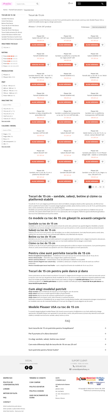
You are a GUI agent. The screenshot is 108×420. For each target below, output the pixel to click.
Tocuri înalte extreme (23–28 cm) (12, 32)
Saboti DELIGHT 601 (67, 133)
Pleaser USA (7, 77)
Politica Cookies (36, 391)
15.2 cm (5, 47)
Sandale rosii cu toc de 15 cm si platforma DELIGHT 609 (40, 173)
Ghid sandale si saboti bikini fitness (14, 409)
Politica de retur (36, 387)
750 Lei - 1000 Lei (8, 93)
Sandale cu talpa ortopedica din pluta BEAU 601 (40, 114)
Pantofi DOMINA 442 (67, 95)
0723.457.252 (80, 366)
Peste (5, 56)
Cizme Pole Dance (7, 21)
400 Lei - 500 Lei (8, 88)
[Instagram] (30, 367)
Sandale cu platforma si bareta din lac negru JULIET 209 (67, 57)
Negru (5, 134)
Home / (6, 10)
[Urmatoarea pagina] (103, 187)
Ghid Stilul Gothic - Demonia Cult (13, 411)
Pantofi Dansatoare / (16, 10)
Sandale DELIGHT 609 (67, 172)
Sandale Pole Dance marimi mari (12, 37)
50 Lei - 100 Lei (7, 86)
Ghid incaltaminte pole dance (12, 406)
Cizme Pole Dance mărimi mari (11, 34)
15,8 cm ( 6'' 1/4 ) (8, 119)
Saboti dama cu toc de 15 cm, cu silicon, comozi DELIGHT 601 (94, 134)
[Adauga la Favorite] (48, 44)
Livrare (6, 389)
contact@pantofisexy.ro (80, 369)
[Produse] (79, 4)
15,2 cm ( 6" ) (7, 111)
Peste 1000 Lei (7, 95)
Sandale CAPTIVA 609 (40, 133)
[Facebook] (26, 367)
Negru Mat (6, 136)
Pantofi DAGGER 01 (67, 38)
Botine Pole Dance (7, 23)
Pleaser (5, 75)
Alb (4, 144)
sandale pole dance (82, 279)
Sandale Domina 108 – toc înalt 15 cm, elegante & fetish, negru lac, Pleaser (41, 77)
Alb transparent (8, 141)
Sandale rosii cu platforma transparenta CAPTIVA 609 (94, 114)
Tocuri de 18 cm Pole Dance (10, 30)
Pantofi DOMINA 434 (40, 95)
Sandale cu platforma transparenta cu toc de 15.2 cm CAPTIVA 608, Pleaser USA (67, 114)
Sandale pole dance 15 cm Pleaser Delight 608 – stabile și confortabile (94, 154)
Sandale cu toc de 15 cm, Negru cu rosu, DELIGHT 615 (94, 173)
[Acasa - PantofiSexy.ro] (7, 3)
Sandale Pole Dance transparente (12, 39)
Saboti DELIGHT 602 (67, 153)
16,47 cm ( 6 (7, 116)
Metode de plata (10, 393)
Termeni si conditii (37, 378)
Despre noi (7, 378)
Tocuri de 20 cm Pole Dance (10, 25)
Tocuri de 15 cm (6, 28)
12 (100, 187)
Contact (7, 402)
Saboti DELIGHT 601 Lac (40, 38)
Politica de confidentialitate (11, 383)
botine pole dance (50, 281)
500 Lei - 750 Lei (8, 91)
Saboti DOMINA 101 (94, 56)
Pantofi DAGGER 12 (94, 38)
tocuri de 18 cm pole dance (92, 281)
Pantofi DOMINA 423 (40, 56)
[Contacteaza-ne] (102, 4)
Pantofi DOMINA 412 (67, 76)
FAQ (4, 397)
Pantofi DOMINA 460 (94, 95)
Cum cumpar (34, 382)
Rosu (5, 139)
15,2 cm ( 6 (6, 109)
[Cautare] (37, 4)
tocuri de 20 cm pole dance (38, 283)
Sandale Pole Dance (8, 19)
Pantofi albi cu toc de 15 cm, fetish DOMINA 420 (94, 77)
